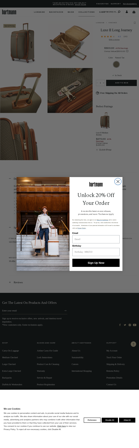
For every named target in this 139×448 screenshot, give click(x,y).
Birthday (76, 246)
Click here (61, 426)
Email (75, 233)
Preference (92, 420)
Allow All (127, 420)
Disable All (109, 420)
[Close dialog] (118, 181)
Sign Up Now (96, 262)
